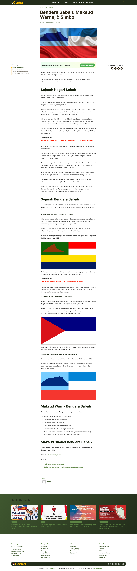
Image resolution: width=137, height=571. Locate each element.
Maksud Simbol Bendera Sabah (20, 73)
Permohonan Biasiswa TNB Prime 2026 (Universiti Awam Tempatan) (62, 281)
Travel (66, 2)
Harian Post (103, 555)
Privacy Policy (74, 549)
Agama (81, 2)
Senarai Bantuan (46, 553)
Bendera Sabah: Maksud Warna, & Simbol (66, 14)
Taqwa (101, 549)
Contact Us (73, 553)
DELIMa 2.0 (44, 549)
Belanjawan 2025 (17, 547)
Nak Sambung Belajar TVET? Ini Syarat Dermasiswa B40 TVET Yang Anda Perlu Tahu (67, 140)
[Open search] (124, 2)
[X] (115, 68)
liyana (42, 22)
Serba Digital (52, 568)
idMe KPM (44, 546)
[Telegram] (118, 68)
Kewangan (44, 551)
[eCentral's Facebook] (109, 564)
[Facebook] (112, 68)
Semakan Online (104, 553)
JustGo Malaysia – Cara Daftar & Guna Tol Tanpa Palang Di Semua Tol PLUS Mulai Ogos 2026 (112, 526)
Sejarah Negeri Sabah (18, 67)
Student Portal (104, 546)
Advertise (73, 551)
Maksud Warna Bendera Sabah (20, 71)
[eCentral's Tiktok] (119, 564)
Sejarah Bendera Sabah (18, 69)
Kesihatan (89, 2)
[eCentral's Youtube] (122, 564)
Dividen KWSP (45, 557)
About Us (73, 546)
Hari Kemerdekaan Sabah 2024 (54, 464)
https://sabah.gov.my (54, 455)
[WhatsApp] (122, 68)
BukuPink (102, 557)
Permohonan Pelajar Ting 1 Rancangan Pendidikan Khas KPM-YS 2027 (24, 526)
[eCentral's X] (116, 564)
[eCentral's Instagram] (113, 564)
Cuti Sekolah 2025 (17, 549)
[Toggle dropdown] (60, 2)
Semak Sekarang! (87, 65)
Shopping (73, 2)
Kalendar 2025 (16, 553)
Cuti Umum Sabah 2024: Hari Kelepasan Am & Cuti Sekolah (64, 467)
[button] (21, 65)
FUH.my (102, 551)
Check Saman (45, 555)
